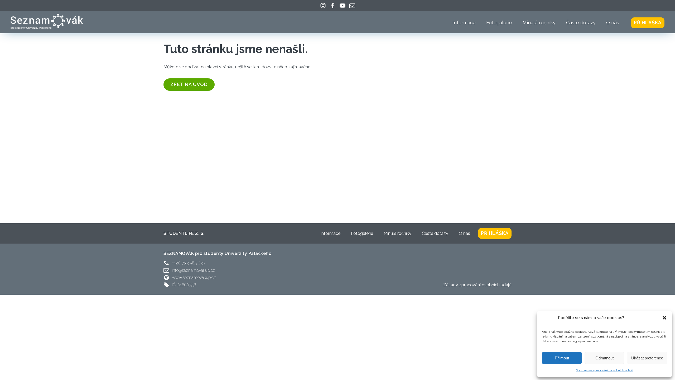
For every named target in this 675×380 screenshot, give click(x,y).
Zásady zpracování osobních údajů (477, 284)
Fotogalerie (499, 22)
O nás (612, 22)
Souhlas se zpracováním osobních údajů (604, 370)
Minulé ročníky (539, 22)
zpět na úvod (189, 84)
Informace (464, 22)
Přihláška (648, 22)
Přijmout (562, 358)
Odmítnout (604, 358)
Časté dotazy (581, 22)
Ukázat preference (647, 358)
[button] (664, 317)
